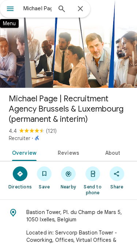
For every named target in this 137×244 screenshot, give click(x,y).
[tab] (23, 152)
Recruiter (19, 138)
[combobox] (37, 8)
